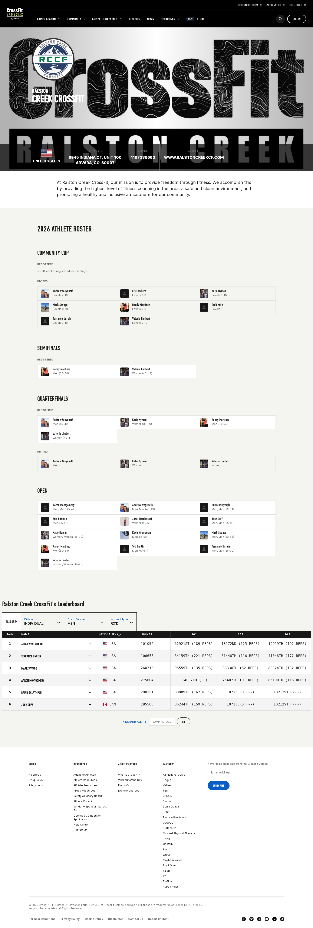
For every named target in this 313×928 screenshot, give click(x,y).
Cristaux (168, 844)
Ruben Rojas (171, 886)
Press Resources (84, 790)
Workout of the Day (130, 780)
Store (196, 19)
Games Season (46, 19)
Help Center (81, 824)
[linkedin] (274, 919)
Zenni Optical (171, 806)
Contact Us (80, 830)
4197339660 (142, 157)
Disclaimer (115, 919)
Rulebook (35, 774)
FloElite (167, 881)
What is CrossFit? (129, 774)
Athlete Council (82, 801)
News (150, 19)
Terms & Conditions (42, 919)
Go (183, 722)
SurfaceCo (169, 828)
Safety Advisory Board (87, 795)
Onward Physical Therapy (179, 833)
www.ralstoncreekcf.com (194, 157)
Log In (297, 19)
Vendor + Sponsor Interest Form (90, 808)
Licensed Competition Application (87, 817)
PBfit (166, 812)
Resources (168, 19)
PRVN (166, 838)
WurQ (166, 854)
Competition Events (105, 19)
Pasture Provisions (175, 817)
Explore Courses (128, 790)
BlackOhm (169, 865)
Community (74, 19)
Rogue (167, 780)
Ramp (166, 849)
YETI (165, 790)
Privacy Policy (70, 919)
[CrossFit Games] (15, 14)
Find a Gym (125, 785)
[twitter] (251, 919)
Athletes (134, 19)
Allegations (36, 785)
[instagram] (259, 919)
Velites (167, 785)
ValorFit (167, 870)
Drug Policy (36, 780)
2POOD (167, 795)
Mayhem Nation (172, 860)
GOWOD (168, 822)
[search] (280, 19)
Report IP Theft (158, 919)
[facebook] (244, 919)
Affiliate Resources (85, 785)
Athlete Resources (85, 780)
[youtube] (267, 919)
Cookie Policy (94, 919)
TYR (165, 876)
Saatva (167, 801)
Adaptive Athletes (84, 774)
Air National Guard (174, 774)
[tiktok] (282, 919)
